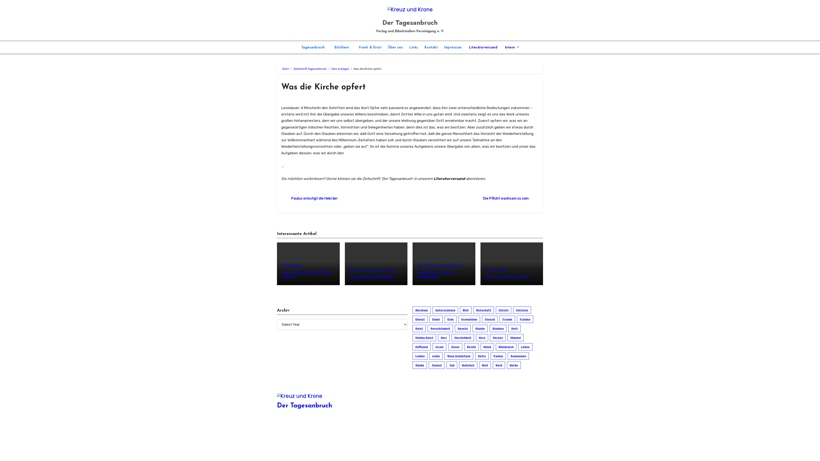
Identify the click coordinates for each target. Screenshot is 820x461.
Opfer (482, 356)
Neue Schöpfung (458, 356)
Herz (482, 337)
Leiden (420, 356)
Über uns (395, 47)
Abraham (421, 310)
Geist (419, 328)
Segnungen (518, 356)
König (487, 346)
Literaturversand (483, 47)
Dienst (420, 319)
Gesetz (463, 328)
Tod (451, 365)
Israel (439, 346)
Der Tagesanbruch (410, 22)
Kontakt (431, 47)
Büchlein (342, 47)
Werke (514, 365)
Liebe (436, 356)
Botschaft (483, 310)
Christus (522, 310)
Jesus (455, 346)
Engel (436, 319)
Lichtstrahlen (496, 270)
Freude (507, 319)
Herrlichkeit (462, 337)
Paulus (498, 356)
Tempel (437, 365)
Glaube (480, 328)
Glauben (498, 328)
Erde (450, 319)
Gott (514, 328)
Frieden (525, 319)
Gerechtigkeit (440, 328)
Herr (444, 337)
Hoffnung (421, 346)
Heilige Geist (424, 337)
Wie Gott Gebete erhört (508, 277)
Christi (503, 310)
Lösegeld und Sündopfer (372, 277)
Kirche (471, 346)
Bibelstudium (292, 265)
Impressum (453, 47)
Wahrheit (468, 365)
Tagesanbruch (313, 47)
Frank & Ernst (370, 47)
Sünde (419, 365)
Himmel (515, 337)
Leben (525, 346)
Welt (485, 365)
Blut (466, 310)
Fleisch (490, 319)
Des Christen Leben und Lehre (372, 270)
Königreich (506, 346)
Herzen (498, 337)
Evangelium (469, 319)
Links (413, 47)
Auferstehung (445, 310)
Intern (510, 47)
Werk (499, 365)
